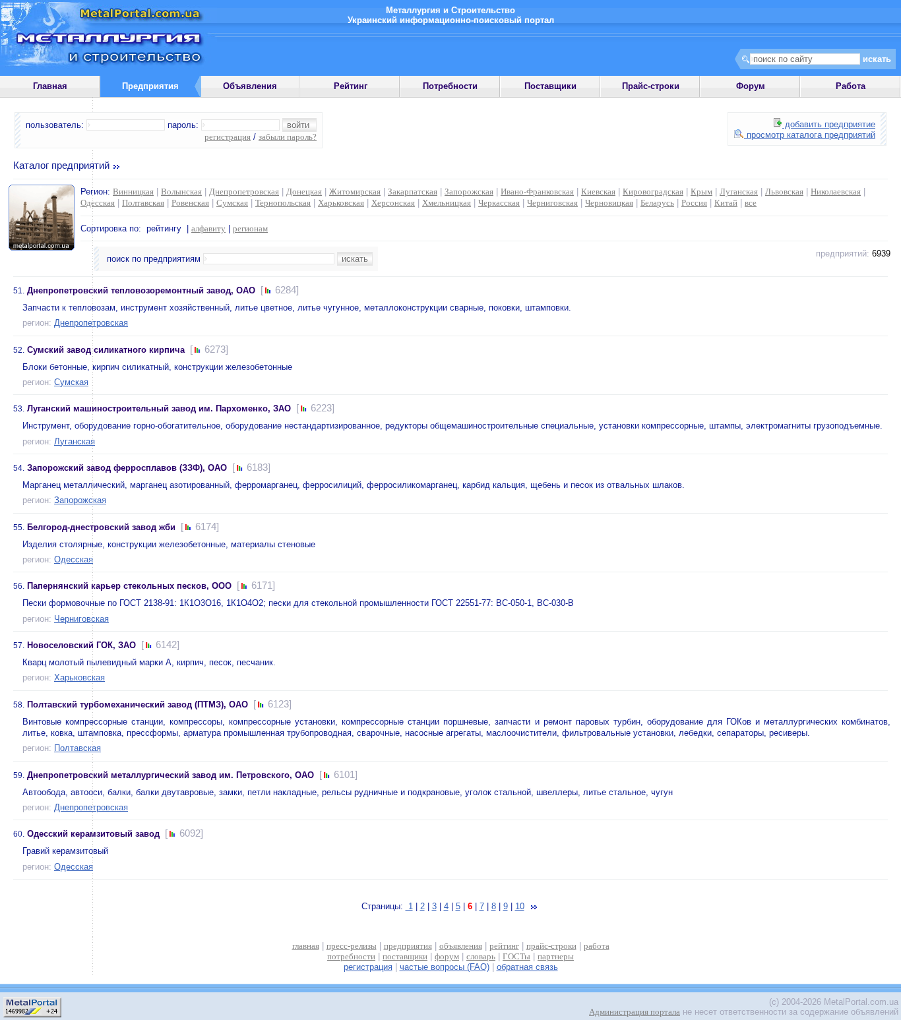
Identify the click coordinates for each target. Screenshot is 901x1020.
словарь (480, 956)
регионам (250, 228)
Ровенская (190, 203)
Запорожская (469, 191)
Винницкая (133, 191)
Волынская (181, 191)
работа (596, 946)
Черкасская (499, 203)
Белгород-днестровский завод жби (101, 527)
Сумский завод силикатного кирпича (106, 350)
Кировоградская (653, 191)
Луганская (739, 191)
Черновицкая (609, 203)
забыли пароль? (288, 137)
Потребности (450, 86)
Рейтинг (350, 86)
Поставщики (550, 86)
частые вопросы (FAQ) (444, 967)
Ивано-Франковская (537, 191)
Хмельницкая (446, 203)
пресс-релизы (351, 946)
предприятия (408, 946)
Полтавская (143, 203)
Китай (725, 203)
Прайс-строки (650, 86)
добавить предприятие (828, 124)
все (751, 203)
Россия (694, 203)
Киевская (598, 191)
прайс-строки (551, 946)
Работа (850, 86)
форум (447, 956)
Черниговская (552, 203)
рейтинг (504, 946)
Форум (750, 86)
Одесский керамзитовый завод (93, 834)
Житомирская (355, 191)
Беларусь (657, 203)
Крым (701, 191)
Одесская (97, 203)
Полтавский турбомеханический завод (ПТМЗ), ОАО (137, 704)
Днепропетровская (244, 191)
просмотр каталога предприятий (809, 135)
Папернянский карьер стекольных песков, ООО (129, 586)
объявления (460, 946)
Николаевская (836, 191)
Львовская (784, 191)
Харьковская (341, 203)
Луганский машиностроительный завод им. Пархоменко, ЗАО (159, 408)
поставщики (405, 956)
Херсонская (393, 203)
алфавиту (208, 228)
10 (519, 906)
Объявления (250, 86)
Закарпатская (412, 191)
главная (305, 946)
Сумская (232, 203)
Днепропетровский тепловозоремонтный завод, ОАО (141, 290)
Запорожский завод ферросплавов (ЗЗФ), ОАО (127, 468)
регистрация (227, 137)
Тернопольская (283, 203)
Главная (50, 86)
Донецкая (304, 191)
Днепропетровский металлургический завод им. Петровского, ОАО (170, 775)
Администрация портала (634, 1012)
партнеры (556, 956)
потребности (351, 956)
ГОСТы (516, 956)
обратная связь (527, 967)
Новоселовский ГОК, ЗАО (81, 645)
